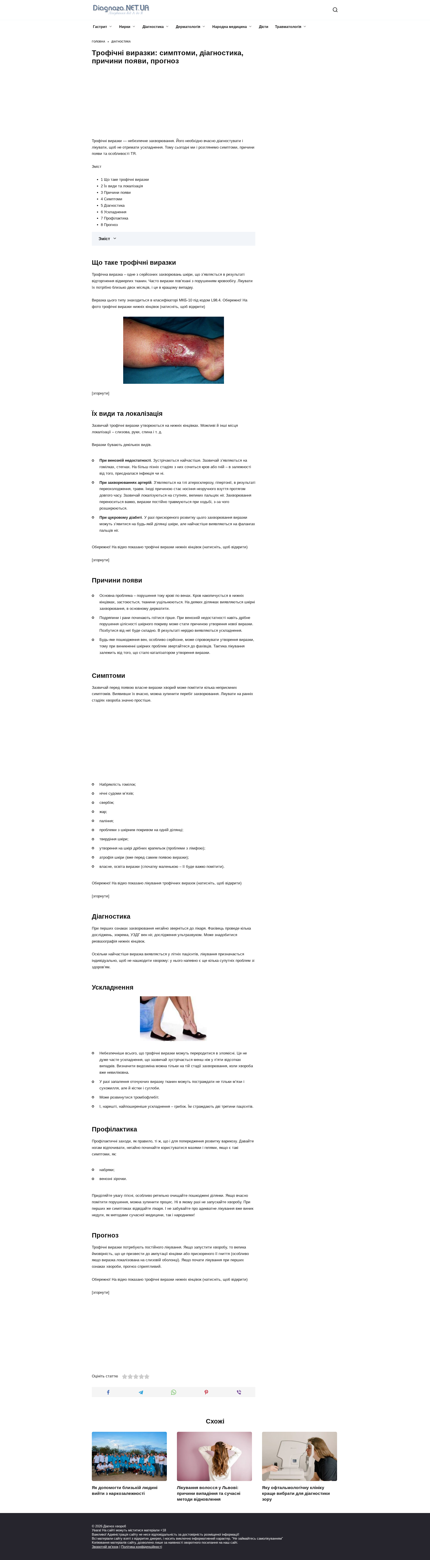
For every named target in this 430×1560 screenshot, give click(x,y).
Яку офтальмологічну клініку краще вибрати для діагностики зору (296, 1493)
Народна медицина (229, 27)
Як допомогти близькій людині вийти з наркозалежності (124, 1490)
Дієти (263, 27)
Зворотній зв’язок (105, 1547)
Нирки (124, 27)
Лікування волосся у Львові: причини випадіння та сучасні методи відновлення (208, 1493)
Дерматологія (188, 27)
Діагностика (153, 27)
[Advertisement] (173, 100)
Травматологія (288, 27)
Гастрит (100, 27)
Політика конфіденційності (141, 1547)
